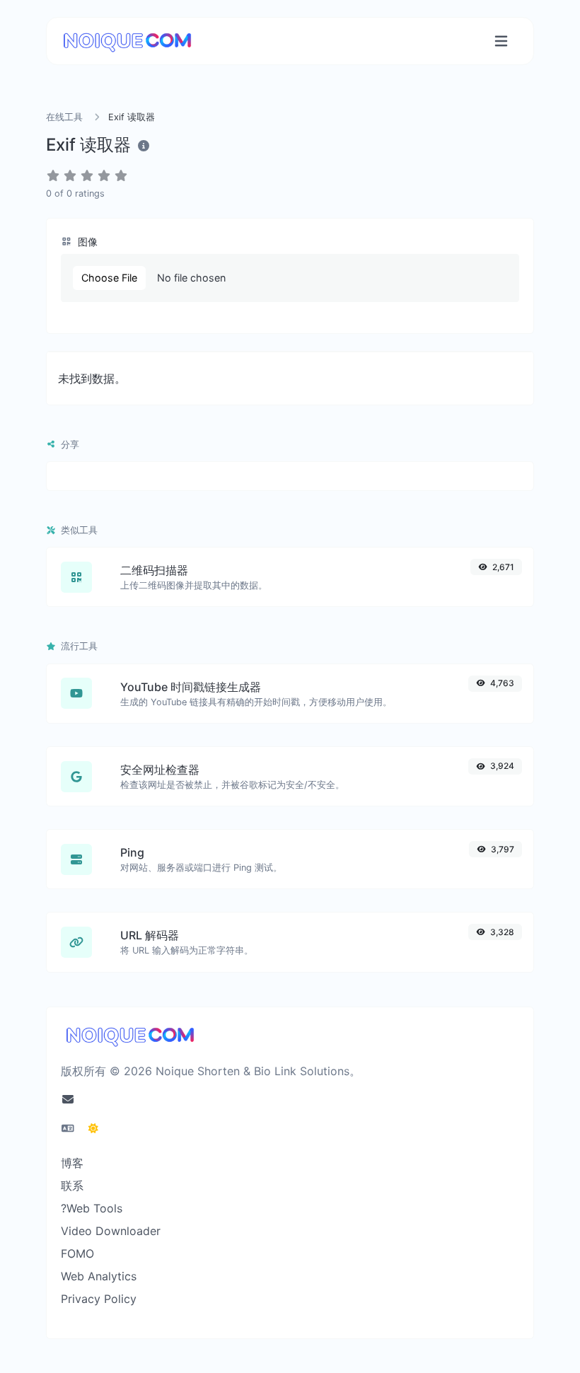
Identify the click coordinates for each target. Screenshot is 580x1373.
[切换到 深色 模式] (93, 1128)
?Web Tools (91, 1208)
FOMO (77, 1253)
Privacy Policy (99, 1299)
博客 (72, 1163)
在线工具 (64, 117)
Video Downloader (111, 1231)
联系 (72, 1185)
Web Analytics (99, 1276)
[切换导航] (501, 41)
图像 (86, 242)
